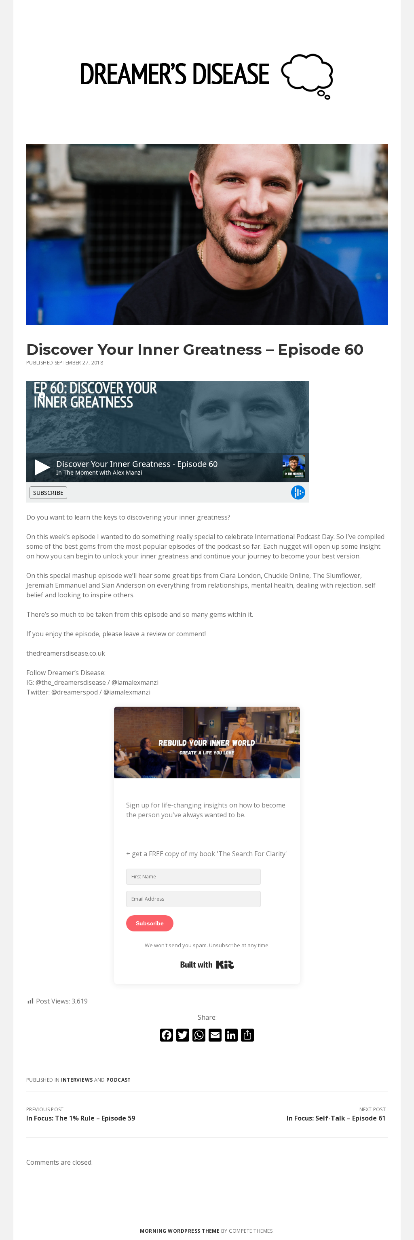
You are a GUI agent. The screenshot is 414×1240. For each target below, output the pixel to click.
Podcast (118, 1079)
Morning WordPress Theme (180, 1230)
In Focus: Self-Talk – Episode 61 (336, 1118)
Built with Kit (207, 964)
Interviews (77, 1079)
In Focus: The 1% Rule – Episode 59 (80, 1118)
